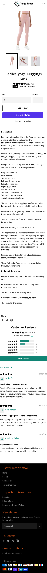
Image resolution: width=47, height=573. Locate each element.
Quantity (36, 95)
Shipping (6, 497)
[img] (6, 374)
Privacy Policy (8, 501)
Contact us (7, 480)
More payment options (23, 121)
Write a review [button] (23, 358)
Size (3, 94)
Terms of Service (9, 485)
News (4, 472)
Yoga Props (12, 561)
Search (5, 476)
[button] (19, 83)
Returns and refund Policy (13, 505)
